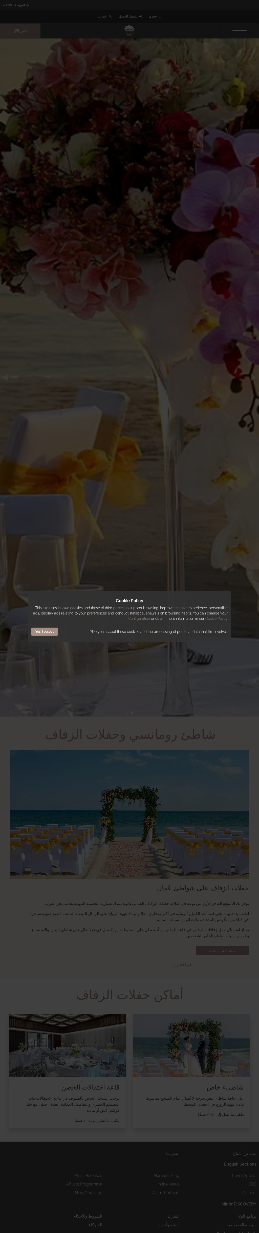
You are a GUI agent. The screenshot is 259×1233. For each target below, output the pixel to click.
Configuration (139, 618)
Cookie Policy (216, 618)
